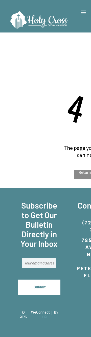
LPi (44, 317)
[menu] (83, 12)
